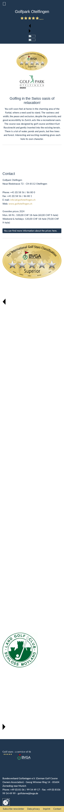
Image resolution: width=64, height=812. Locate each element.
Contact (57, 809)
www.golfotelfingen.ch (20, 204)
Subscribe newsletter (13, 809)
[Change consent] (6, 802)
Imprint (46, 809)
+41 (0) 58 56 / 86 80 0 (22, 192)
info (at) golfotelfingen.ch (22, 200)
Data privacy (33, 809)
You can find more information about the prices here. (30, 231)
